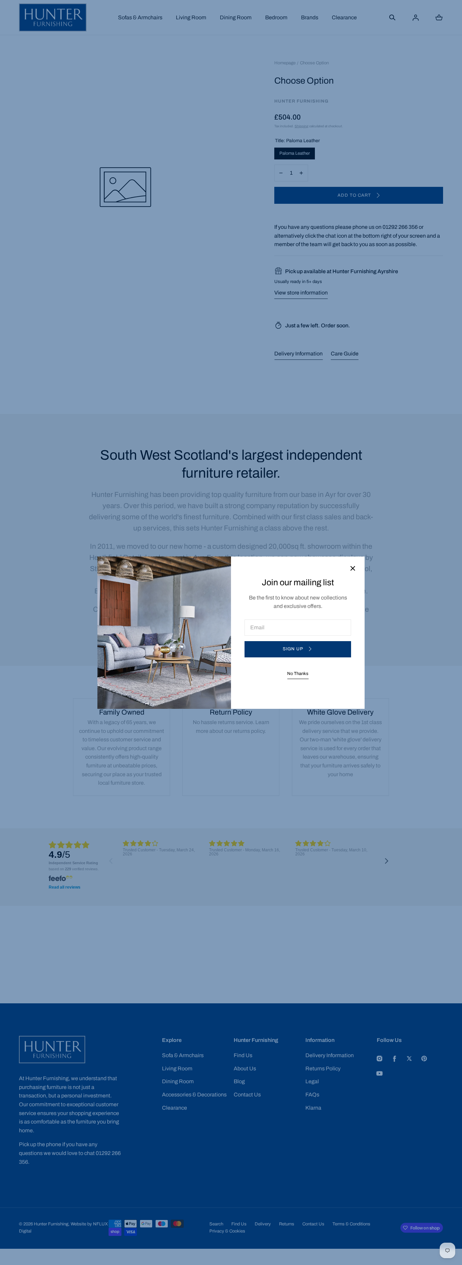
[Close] (352, 569)
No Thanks (297, 673)
